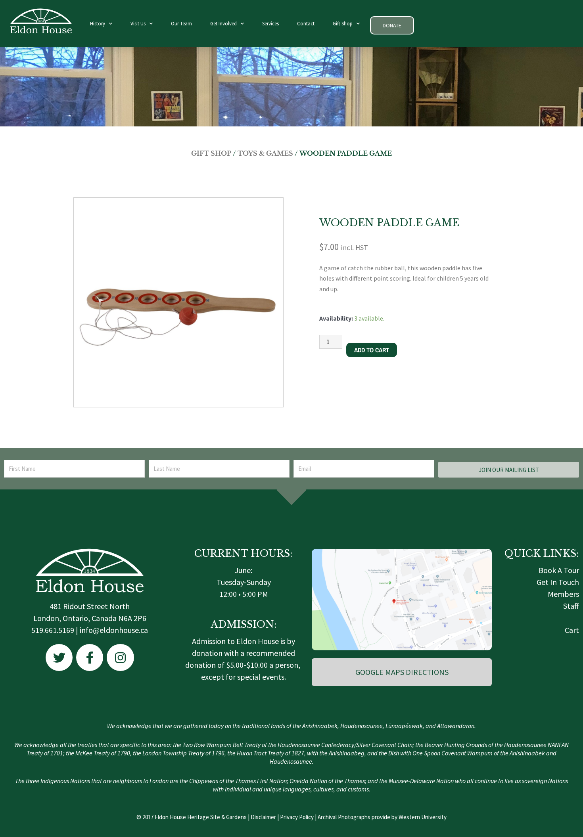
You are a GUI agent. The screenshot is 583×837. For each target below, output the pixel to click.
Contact (306, 23)
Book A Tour (559, 570)
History (97, 23)
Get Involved (223, 23)
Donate (392, 25)
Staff (571, 606)
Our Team (181, 23)
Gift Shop (343, 23)
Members (563, 594)
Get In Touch (558, 582)
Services (270, 23)
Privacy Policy (297, 817)
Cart (572, 630)
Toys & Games (265, 153)
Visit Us (138, 23)
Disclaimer (263, 817)
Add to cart (371, 350)
